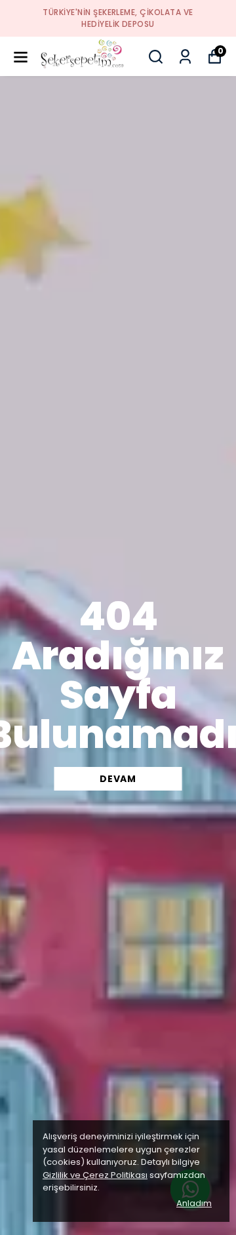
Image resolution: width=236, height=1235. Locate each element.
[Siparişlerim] (185, 57)
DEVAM (118, 778)
